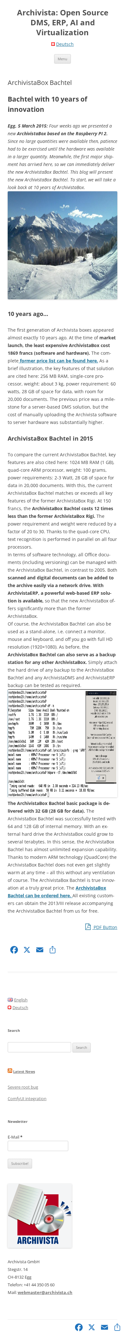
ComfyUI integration (27, 1098)
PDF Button (104, 927)
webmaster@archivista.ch (45, 1292)
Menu (62, 58)
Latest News (24, 1071)
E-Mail (15, 1137)
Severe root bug (23, 1087)
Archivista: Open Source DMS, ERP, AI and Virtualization (62, 22)
